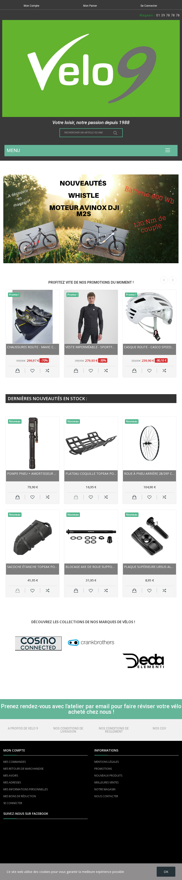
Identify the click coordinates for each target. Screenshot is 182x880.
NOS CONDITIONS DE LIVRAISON (68, 730)
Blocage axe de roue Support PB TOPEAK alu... (90, 567)
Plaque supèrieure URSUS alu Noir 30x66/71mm (149, 567)
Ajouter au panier (17, 370)
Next (172, 280)
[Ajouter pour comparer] (47, 370)
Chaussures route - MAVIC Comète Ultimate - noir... (32, 347)
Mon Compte (31, 5)
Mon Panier (90, 5)
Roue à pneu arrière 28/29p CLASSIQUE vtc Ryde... (149, 473)
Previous (164, 280)
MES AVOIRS (10, 775)
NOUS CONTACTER (106, 796)
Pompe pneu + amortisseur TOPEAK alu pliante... (32, 473)
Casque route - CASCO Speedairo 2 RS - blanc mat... (149, 347)
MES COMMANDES (14, 762)
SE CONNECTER (12, 803)
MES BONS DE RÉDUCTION (19, 796)
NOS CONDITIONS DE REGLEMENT (114, 730)
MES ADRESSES (12, 782)
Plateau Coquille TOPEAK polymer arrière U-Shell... (90, 473)
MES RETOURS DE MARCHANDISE (23, 769)
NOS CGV (159, 728)
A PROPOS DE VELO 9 (23, 728)
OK (166, 872)
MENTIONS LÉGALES (106, 762)
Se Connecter (148, 5)
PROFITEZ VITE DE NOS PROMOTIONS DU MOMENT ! (91, 282)
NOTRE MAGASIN (104, 789)
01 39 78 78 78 (168, 15)
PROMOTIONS (103, 769)
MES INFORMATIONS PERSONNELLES (25, 789)
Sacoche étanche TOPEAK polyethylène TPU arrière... (32, 567)
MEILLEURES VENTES (106, 782)
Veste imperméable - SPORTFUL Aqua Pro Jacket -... (90, 347)
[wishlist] (32, 370)
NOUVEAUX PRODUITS (108, 775)
